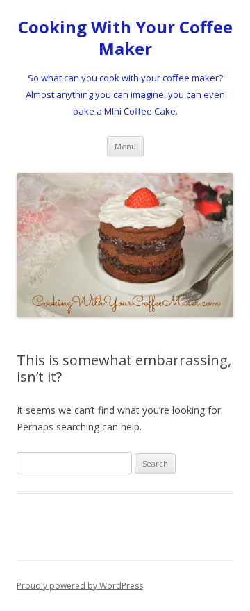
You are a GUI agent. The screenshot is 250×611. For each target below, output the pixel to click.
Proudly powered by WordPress (80, 586)
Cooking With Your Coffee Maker (125, 38)
